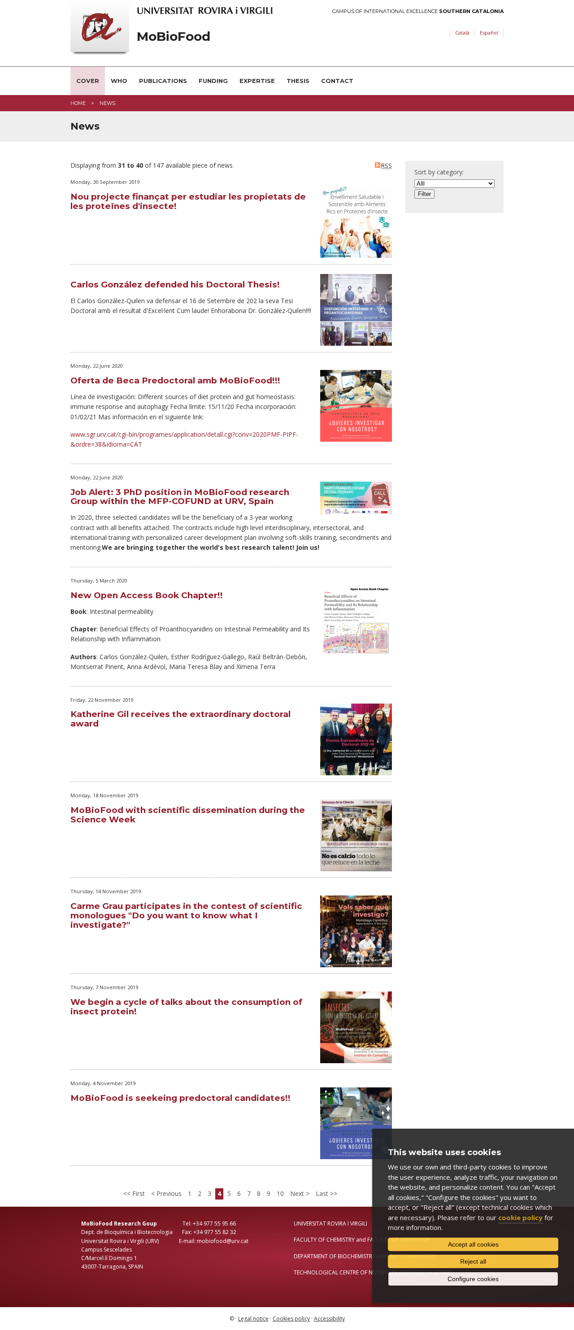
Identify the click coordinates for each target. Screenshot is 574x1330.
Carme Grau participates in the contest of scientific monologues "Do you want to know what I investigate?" (186, 915)
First (137, 1193)
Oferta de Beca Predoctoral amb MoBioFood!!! (175, 380)
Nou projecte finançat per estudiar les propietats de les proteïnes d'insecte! (188, 201)
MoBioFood (173, 36)
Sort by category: (439, 172)
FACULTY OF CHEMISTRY (324, 1239)
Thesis (298, 80)
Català (462, 32)
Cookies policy (291, 1318)
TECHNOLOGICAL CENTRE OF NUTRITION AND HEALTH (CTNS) (372, 1272)
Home (78, 103)
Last (323, 1193)
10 (280, 1193)
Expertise (257, 80)
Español (489, 32)
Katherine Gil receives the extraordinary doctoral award (180, 719)
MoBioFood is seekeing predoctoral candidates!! (180, 1098)
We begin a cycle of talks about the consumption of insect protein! (186, 1007)
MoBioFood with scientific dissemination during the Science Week (187, 815)
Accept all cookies (473, 1244)
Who (119, 80)
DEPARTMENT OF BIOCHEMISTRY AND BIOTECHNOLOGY (364, 1256)
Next (298, 1193)
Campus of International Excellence (418, 11)
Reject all (473, 1261)
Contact (337, 80)
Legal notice (253, 1318)
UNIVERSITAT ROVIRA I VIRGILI (330, 1223)
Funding (213, 80)
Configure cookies (473, 1278)
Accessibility (329, 1318)
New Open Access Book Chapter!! (146, 595)
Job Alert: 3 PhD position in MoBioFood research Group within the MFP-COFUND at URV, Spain (179, 497)
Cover (87, 80)
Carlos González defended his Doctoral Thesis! (175, 284)
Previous (168, 1193)
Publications (163, 80)
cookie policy (520, 1217)
